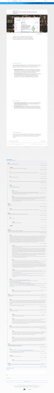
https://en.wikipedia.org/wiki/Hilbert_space (25, 282)
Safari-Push (38, 387)
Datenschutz (34, 387)
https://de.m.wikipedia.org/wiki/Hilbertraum (16, 281)
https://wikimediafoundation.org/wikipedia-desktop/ (15, 345)
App (45, 1)
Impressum (30, 387)
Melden (41, 169)
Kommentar (8, 369)
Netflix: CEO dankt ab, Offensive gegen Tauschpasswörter (16, 144)
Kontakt (46, 1)
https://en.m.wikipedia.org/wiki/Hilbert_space (29, 284)
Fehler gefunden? (43, 141)
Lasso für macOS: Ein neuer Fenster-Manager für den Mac (37, 144)
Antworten (45, 169)
